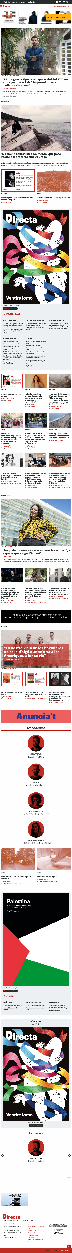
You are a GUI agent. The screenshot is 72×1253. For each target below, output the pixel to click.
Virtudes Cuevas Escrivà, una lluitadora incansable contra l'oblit (11, 476)
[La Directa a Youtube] (64, 2)
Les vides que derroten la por (11, 693)
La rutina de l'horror (36, 785)
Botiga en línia (32, 1233)
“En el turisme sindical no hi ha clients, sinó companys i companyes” (12, 357)
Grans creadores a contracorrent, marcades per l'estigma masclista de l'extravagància (59, 696)
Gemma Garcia (31, 600)
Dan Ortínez (6, 160)
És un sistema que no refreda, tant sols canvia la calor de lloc (35, 361)
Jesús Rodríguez (55, 406)
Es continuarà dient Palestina (12, 1006)
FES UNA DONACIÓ (63, 6)
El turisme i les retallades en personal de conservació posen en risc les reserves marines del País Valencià (11, 438)
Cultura (4, 193)
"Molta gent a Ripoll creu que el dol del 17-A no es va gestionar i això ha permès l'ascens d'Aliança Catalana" (35, 82)
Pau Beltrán (6, 446)
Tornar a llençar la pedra (36, 842)
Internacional (6, 496)
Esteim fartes (36, 756)
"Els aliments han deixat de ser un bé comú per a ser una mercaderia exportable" (33, 398)
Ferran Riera (6, 202)
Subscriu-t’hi (32, 1231)
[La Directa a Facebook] (57, 2)
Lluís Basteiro (43, 879)
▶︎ (70, 1155)
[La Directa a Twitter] (60, 2)
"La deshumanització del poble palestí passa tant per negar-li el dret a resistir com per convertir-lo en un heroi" (35, 593)
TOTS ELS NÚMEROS (10, 308)
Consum (3, 390)
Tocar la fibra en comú (10, 341)
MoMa (9, 602)
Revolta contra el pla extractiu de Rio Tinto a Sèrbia (36, 324)
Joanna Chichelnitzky (12, 75)
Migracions (5, 101)
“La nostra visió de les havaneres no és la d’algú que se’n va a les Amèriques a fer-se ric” (33, 651)
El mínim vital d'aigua (47, 876)
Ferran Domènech (56, 597)
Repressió (28, 469)
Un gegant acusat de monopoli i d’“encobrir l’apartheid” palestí (13, 330)
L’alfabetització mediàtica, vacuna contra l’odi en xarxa (12, 353)
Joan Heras (6, 881)
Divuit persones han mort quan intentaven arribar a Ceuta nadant (59, 436)
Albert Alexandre (10, 88)
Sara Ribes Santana (9, 399)
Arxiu (45, 202)
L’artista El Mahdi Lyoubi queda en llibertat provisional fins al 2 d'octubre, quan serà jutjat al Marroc (10, 593)
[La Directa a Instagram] (67, 2)
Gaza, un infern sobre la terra (35, 1006)
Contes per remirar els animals (11, 395)
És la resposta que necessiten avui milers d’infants (35, 357)
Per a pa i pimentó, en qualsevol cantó (10, 362)
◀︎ (3, 1155)
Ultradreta (5, 25)
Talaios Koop (57, 1250)
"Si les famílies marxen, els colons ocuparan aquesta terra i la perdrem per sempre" (60, 591)
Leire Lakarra (43, 200)
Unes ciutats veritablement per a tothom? (16, 877)
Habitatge (28, 429)
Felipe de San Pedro (14, 483)
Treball (3, 429)
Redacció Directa (56, 485)
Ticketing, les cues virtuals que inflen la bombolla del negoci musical (13, 325)
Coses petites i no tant (36, 814)
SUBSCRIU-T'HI (56, 6)
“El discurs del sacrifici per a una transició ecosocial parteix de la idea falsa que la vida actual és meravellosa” (58, 326)
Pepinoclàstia (30, 366)
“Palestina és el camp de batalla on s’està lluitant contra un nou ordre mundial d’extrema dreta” (58, 1008)
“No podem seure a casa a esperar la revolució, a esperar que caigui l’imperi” (37, 551)
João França (31, 446)
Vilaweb (34, 487)
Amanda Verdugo (11, 668)
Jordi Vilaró (6, 697)
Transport (52, 390)
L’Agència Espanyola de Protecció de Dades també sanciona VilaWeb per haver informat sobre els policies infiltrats (35, 478)
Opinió (39, 193)
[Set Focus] (69, 6)
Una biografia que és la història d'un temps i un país (17, 199)
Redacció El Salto (56, 440)
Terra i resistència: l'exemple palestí (53, 198)
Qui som (30, 1224)
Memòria (4, 469)
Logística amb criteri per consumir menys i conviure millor (12, 347)
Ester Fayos (30, 404)
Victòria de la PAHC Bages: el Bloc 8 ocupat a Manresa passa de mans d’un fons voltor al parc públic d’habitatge (35, 438)
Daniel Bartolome (11, 546)
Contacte (31, 1237)
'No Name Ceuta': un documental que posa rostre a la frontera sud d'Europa (31, 155)
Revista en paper (33, 1235)
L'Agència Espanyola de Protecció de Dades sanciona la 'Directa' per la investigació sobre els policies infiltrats (59, 478)
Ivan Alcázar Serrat (57, 702)
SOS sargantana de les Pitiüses (13, 344)
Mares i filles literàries (33, 345)
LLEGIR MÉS (8, 663)
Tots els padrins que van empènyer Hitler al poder (35, 694)
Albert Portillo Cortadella (36, 699)
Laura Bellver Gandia (9, 482)
